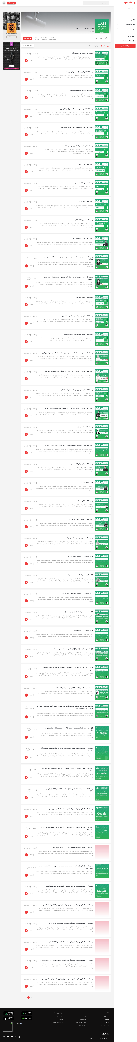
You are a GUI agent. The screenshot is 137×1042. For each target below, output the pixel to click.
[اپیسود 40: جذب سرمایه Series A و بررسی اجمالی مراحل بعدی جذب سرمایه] (66, 450)
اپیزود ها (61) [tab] (105, 46)
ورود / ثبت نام (125, 46)
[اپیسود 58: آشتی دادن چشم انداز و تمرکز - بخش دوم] (66, 113)
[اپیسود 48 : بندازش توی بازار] (66, 302)
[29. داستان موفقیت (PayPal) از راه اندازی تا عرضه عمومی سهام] (66, 654)
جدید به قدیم (28, 45)
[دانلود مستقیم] (8, 1013)
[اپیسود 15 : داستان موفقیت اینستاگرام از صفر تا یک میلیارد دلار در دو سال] (66, 928)
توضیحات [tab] (95, 46)
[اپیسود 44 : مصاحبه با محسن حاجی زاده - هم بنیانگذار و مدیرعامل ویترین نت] (66, 376)
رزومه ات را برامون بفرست (80, 1022)
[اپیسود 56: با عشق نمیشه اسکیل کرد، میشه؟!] (66, 150)
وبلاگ (107, 1022)
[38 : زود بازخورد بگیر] (66, 487)
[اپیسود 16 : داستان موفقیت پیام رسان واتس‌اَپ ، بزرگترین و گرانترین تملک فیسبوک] (66, 909)
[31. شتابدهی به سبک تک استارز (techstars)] (66, 617)
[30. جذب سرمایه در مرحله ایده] (66, 635)
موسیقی (107, 1019)
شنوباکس (61, 1019)
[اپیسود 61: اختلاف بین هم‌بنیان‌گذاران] (66, 58)
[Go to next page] (23, 997)
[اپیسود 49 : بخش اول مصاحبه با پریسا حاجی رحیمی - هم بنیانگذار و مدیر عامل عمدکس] (66, 282)
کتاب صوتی (106, 1016)
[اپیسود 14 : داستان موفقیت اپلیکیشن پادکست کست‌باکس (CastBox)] (66, 946)
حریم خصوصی (60, 1016)
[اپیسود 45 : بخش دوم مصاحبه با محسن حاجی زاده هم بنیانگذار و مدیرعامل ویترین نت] (66, 357)
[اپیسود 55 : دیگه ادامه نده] (66, 169)
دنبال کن (26, 38)
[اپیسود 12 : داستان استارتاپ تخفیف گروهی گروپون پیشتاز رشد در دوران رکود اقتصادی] (66, 965)
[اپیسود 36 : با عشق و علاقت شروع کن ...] (66, 524)
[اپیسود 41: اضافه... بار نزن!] (66, 431)
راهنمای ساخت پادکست (58, 1022)
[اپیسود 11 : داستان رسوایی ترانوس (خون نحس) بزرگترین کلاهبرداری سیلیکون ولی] (66, 983)
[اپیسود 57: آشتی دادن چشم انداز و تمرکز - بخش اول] (66, 132)
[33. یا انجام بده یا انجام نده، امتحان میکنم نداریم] (66, 579)
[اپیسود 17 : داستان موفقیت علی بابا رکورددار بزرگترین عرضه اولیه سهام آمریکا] (66, 891)
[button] (125, 20)
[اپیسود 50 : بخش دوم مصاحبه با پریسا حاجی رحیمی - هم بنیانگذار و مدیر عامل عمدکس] (66, 262)
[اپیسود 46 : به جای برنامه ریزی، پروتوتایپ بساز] (66, 339)
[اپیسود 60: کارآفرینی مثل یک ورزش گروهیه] (66, 76)
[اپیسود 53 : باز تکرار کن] (66, 206)
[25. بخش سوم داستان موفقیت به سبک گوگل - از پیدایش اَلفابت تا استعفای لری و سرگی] (66, 733)
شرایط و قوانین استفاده (58, 1013)
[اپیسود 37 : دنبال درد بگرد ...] (66, 505)
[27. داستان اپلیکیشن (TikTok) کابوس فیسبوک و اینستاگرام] (66, 692)
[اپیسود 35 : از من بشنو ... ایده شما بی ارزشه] (66, 542)
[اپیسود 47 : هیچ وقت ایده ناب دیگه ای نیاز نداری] (66, 320)
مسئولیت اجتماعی (82, 1025)
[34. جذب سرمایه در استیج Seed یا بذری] (66, 561)
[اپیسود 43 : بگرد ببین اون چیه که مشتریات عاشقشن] (66, 394)
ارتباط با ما (84, 1016)
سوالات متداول (83, 1019)
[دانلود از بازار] (26, 1018)
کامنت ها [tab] (87, 46)
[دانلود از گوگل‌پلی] (26, 1013)
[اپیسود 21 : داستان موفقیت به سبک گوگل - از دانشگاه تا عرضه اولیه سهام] (66, 813)
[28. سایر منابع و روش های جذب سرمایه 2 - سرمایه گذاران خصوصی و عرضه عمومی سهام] (66, 673)
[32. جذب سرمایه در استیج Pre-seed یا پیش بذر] (66, 598)
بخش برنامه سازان (105, 1025)
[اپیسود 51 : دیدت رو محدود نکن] (66, 243)
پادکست (107, 1013)
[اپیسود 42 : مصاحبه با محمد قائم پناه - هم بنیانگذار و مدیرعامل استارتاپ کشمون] (66, 413)
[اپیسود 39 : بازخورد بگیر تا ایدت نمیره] (66, 468)
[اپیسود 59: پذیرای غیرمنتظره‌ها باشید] (66, 95)
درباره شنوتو (83, 1013)
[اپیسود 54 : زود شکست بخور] (66, 187)
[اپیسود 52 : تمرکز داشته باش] (66, 224)
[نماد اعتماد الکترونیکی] (7, 1027)
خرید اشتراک (11, 3)
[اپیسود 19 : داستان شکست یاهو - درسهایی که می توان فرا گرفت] (66, 852)
